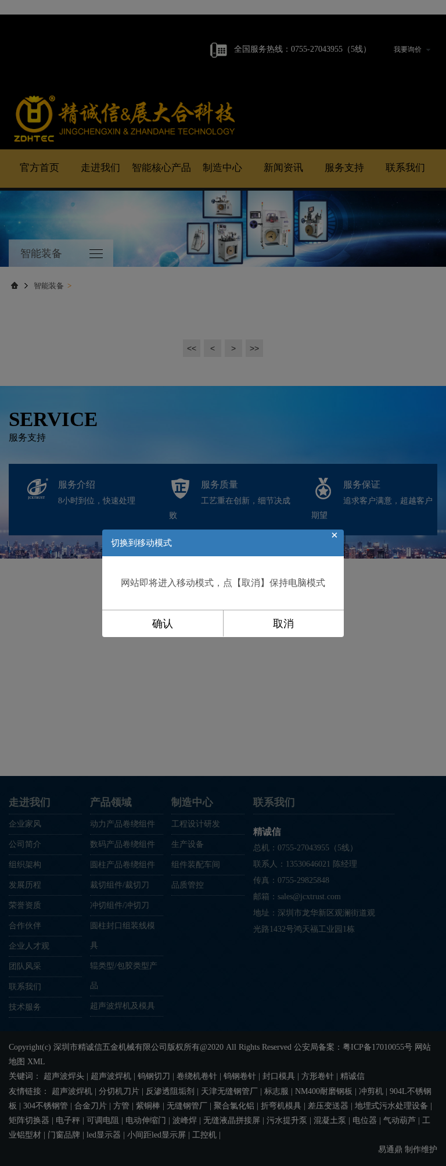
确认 (162, 624)
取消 (283, 624)
